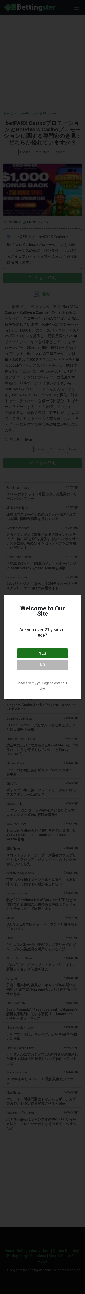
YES (42, 653)
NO (42, 665)
